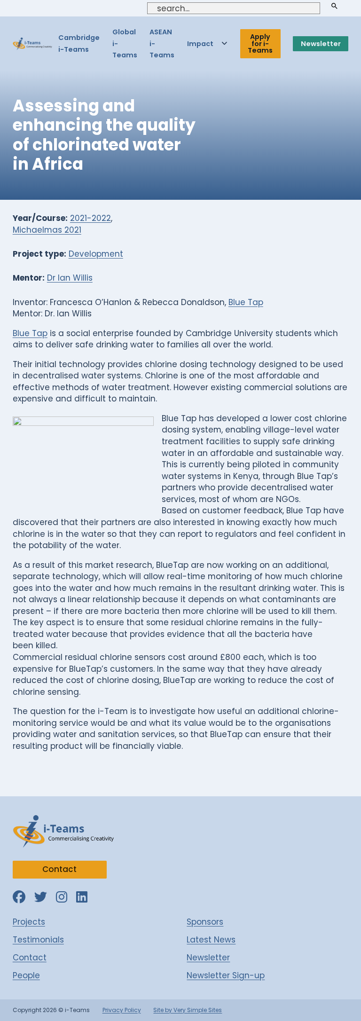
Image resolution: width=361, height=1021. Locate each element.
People (26, 975)
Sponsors (205, 921)
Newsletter (321, 43)
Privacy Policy (121, 1010)
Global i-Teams (124, 43)
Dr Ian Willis (70, 277)
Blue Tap (245, 302)
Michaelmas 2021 (47, 230)
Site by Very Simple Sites (187, 1010)
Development (96, 253)
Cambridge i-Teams (79, 43)
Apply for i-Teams (260, 43)
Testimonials (38, 939)
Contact (59, 869)
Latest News (211, 939)
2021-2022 (90, 218)
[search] (334, 6)
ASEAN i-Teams (161, 43)
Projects (29, 921)
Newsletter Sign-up (226, 975)
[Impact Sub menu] (224, 43)
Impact (200, 43)
